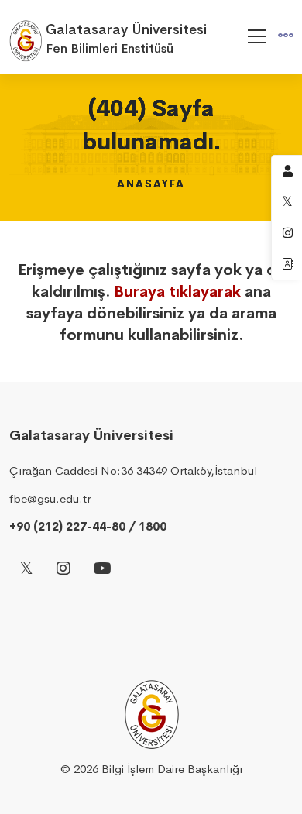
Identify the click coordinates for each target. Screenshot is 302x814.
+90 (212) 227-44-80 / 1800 (87, 526)
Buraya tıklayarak (177, 291)
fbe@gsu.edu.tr (50, 498)
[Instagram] (63, 569)
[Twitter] (26, 569)
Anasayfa (151, 184)
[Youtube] (103, 569)
